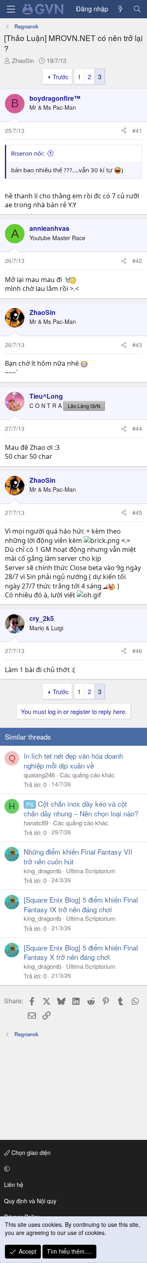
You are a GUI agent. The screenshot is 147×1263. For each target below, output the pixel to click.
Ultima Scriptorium (91, 870)
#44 (137, 428)
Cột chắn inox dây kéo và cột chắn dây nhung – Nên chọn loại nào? (81, 808)
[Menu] (11, 9)
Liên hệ (13, 1185)
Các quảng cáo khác (87, 774)
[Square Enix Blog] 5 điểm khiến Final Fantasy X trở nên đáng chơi (81, 952)
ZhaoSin (23, 60)
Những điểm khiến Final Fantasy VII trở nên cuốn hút (78, 856)
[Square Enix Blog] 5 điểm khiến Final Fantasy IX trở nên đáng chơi (81, 904)
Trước (61, 76)
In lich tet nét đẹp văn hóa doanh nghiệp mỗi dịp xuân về (73, 760)
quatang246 (39, 774)
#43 (137, 345)
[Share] (123, 131)
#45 (137, 512)
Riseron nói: (28, 153)
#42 (137, 260)
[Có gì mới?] (120, 8)
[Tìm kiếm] (137, 8)
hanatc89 (36, 822)
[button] (72, 1169)
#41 (137, 130)
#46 (137, 651)
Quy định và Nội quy (30, 1201)
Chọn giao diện (30, 1152)
